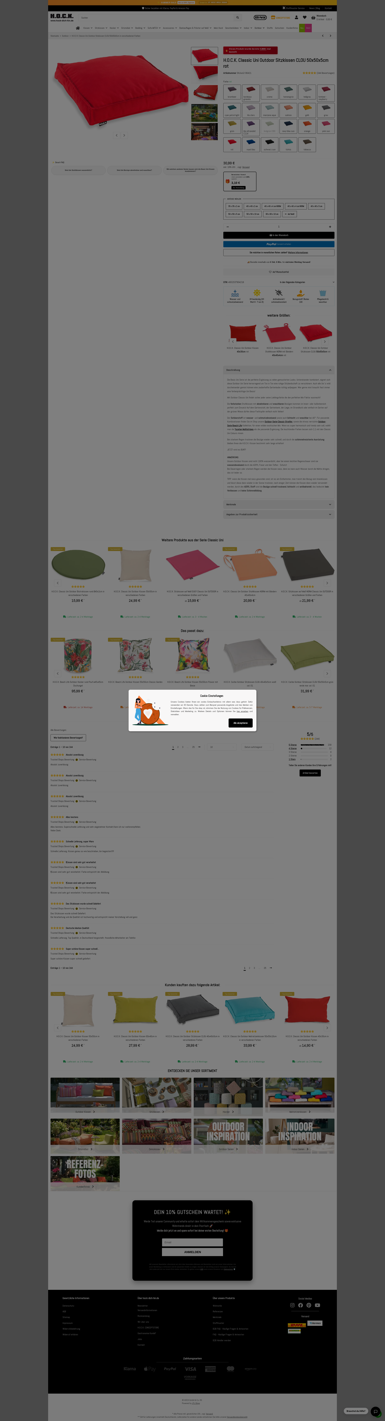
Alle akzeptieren (241, 723)
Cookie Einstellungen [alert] (211, 696)
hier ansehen (242, 711)
